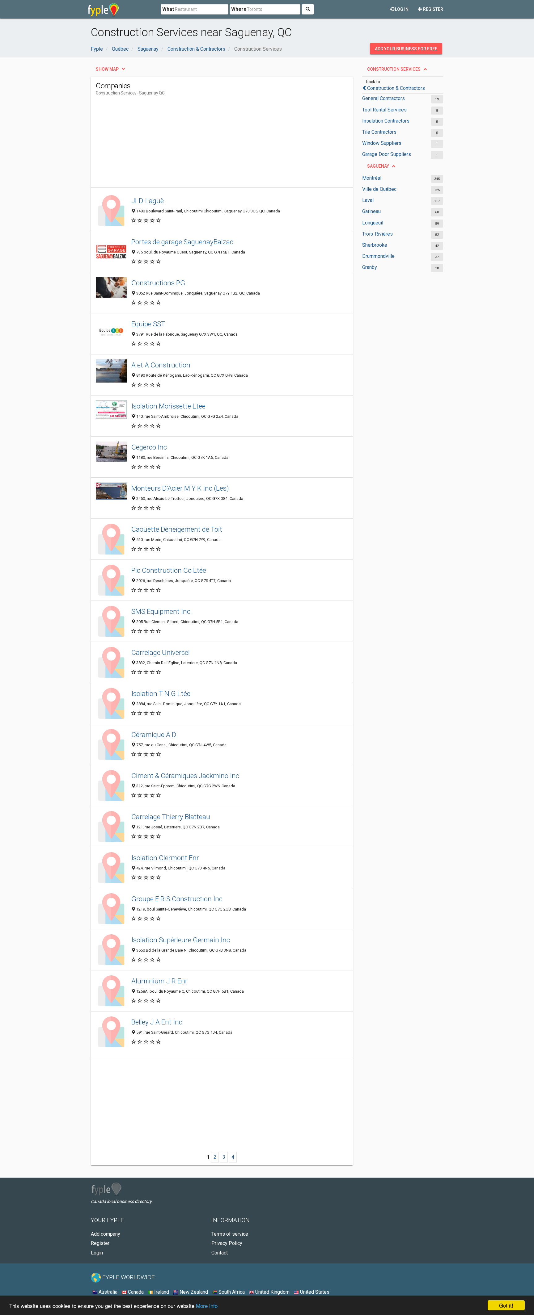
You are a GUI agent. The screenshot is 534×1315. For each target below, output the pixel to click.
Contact (219, 1253)
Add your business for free (406, 48)
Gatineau (371, 211)
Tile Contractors (379, 132)
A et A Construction (160, 365)
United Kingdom (272, 1292)
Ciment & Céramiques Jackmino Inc (185, 776)
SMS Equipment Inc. (161, 611)
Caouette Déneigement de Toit (176, 529)
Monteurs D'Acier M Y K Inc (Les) (180, 488)
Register (432, 9)
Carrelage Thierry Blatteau (170, 817)
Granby (369, 267)
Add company (105, 1234)
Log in (401, 9)
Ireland (161, 1292)
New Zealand (193, 1292)
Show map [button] (107, 69)
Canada (135, 1292)
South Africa (231, 1292)
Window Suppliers (381, 143)
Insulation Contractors (385, 121)
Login (97, 1253)
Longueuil (372, 223)
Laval (368, 200)
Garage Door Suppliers (386, 154)
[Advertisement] (208, 144)
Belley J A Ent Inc (156, 1022)
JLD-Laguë (147, 201)
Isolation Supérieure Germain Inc (180, 940)
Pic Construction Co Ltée (168, 570)
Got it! (506, 1305)
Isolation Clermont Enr (165, 858)
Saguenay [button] (378, 166)
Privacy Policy (226, 1243)
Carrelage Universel (160, 652)
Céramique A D (153, 735)
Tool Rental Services (384, 110)
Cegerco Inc (149, 447)
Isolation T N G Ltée (160, 693)
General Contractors (383, 98)
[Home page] (103, 9)
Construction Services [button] (394, 69)
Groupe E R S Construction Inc (176, 899)
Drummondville (378, 256)
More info (207, 1305)
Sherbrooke (374, 245)
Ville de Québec (379, 189)
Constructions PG (158, 283)
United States (314, 1292)
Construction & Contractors (396, 88)
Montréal (371, 178)
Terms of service (229, 1234)
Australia (107, 1292)
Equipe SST (148, 324)
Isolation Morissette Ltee (168, 406)
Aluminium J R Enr (159, 981)
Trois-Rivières (377, 234)
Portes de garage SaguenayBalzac (182, 242)
